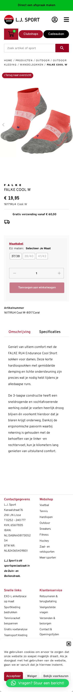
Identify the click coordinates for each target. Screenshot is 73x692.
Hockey (44, 541)
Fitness (44, 535)
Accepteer (13, 676)
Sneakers (45, 529)
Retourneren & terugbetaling (49, 599)
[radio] (15, 256)
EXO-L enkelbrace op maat (15, 599)
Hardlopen (46, 517)
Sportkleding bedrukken (12, 610)
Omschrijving (19, 332)
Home (8, 60)
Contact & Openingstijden (49, 632)
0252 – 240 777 (16, 520)
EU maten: (30, 248)
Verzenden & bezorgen (47, 621)
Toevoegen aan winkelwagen (37, 287)
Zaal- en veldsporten (47, 549)
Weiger (32, 676)
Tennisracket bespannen (12, 621)
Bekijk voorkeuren (56, 676)
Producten (24, 60)
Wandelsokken (31, 64)
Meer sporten (48, 557)
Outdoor (43, 60)
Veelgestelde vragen (48, 610)
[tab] (19, 332)
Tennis (44, 511)
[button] (69, 644)
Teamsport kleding (15, 635)
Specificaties (50, 332)
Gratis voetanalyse (15, 629)
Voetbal (44, 505)
